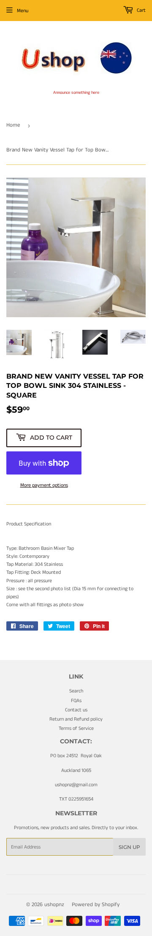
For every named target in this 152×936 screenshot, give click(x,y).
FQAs (76, 700)
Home (13, 125)
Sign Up (129, 847)
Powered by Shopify (95, 905)
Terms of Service (76, 728)
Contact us (76, 709)
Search (76, 691)
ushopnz (54, 905)
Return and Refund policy (76, 719)
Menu (22, 10)
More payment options (44, 485)
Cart (141, 10)
